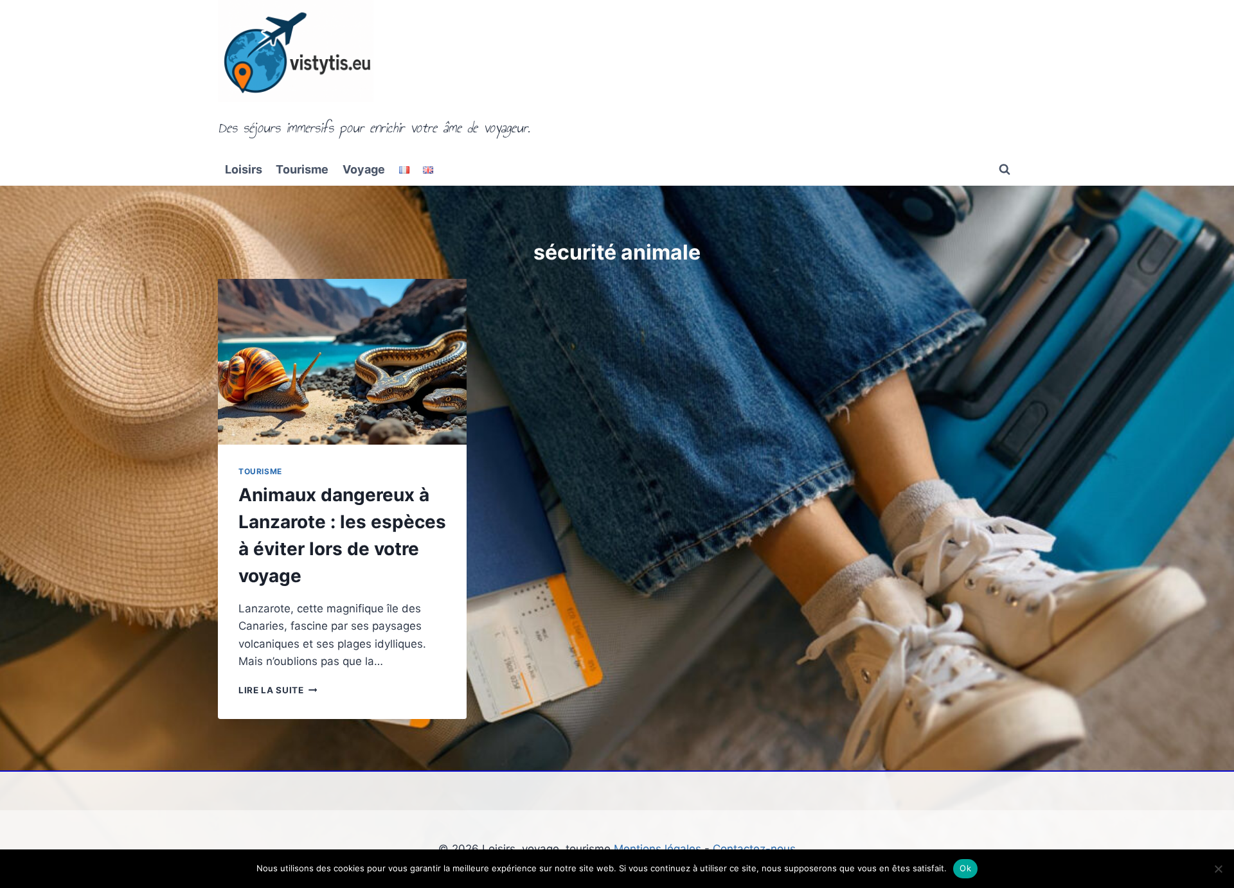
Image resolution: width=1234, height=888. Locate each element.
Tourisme (302, 169)
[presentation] (342, 362)
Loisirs (243, 169)
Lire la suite (277, 690)
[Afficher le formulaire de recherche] (1004, 169)
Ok (965, 868)
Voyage (364, 169)
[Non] (1218, 868)
